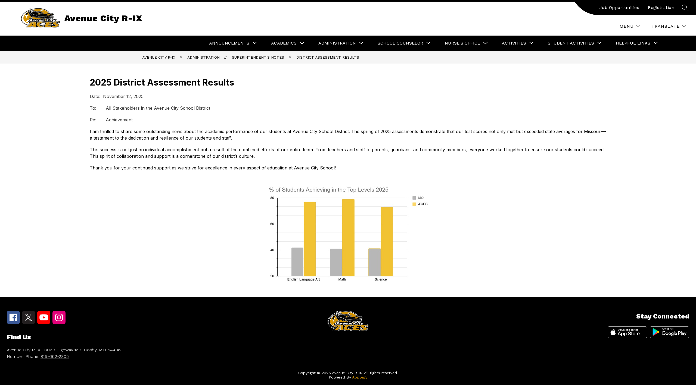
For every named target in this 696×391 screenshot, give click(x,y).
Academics (284, 43)
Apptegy (359, 377)
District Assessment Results (327, 57)
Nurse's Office (462, 43)
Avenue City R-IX (158, 57)
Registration (661, 7)
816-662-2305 (55, 356)
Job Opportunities (619, 7)
